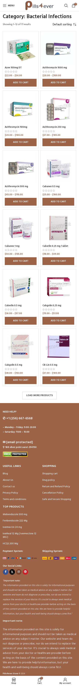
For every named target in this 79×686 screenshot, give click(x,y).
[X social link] (12, 572)
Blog (5, 474)
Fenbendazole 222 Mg (15, 521)
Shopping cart (50, 474)
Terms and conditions (14, 499)
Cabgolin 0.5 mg (13, 365)
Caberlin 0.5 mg (13, 305)
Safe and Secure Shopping (56, 499)
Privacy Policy (10, 493)
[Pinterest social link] (25, 572)
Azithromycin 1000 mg (54, 68)
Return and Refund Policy (56, 486)
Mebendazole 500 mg (15, 514)
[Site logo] (40, 6)
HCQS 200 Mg (10, 543)
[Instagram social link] (18, 572)
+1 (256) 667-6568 (18, 418)
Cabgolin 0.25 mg (51, 305)
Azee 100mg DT (13, 68)
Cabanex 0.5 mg (51, 186)
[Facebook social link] (5, 572)
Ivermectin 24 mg (12, 527)
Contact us (9, 486)
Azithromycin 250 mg (54, 127)
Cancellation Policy (52, 493)
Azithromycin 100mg (16, 127)
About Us (8, 480)
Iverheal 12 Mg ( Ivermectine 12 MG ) (19, 535)
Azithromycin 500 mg (16, 186)
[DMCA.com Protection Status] (15, 454)
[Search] (66, 5)
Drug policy (48, 480)
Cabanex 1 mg (12, 246)
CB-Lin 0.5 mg (49, 365)
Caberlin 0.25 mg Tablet (55, 246)
